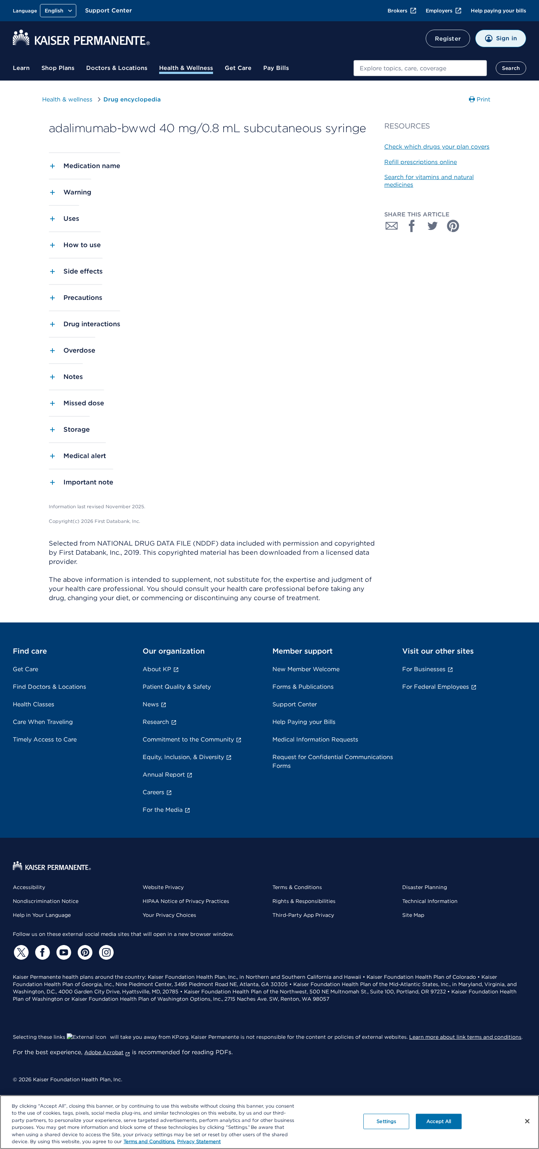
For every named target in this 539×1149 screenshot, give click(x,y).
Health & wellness (67, 99)
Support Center (108, 10)
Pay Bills (276, 67)
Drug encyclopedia (132, 99)
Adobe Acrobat (104, 1052)
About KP (157, 669)
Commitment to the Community (188, 739)
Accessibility (29, 887)
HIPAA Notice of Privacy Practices (186, 901)
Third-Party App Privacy (303, 915)
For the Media (163, 809)
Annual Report (164, 774)
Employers (439, 11)
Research (156, 721)
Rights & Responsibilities (304, 901)
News (151, 704)
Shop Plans (57, 67)
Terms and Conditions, (149, 1141)
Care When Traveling (43, 721)
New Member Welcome (306, 669)
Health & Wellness (186, 67)
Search (511, 68)
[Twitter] (20, 952)
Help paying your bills (498, 11)
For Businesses (423, 669)
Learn (21, 67)
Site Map (413, 915)
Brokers (397, 11)
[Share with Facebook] (412, 226)
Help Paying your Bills (304, 721)
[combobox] (420, 68)
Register (448, 38)
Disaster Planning (424, 887)
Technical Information (430, 901)
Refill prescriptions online (420, 162)
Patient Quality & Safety (177, 686)
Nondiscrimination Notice (45, 901)
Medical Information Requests (315, 739)
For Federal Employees (435, 686)
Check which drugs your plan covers (436, 146)
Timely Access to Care (45, 739)
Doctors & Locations (116, 67)
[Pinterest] (84, 952)
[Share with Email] (391, 226)
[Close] (527, 1121)
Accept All (438, 1121)
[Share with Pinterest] (453, 226)
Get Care (238, 67)
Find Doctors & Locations (49, 686)
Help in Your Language (42, 915)
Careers (153, 792)
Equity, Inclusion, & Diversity (183, 757)
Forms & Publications (303, 686)
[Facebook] (41, 952)
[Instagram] (105, 952)
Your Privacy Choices (169, 915)
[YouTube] (62, 952)
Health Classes (33, 704)
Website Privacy (163, 887)
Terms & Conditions (297, 887)
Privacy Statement (199, 1141)
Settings (386, 1121)
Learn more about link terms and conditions (465, 1037)
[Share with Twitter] (432, 226)
